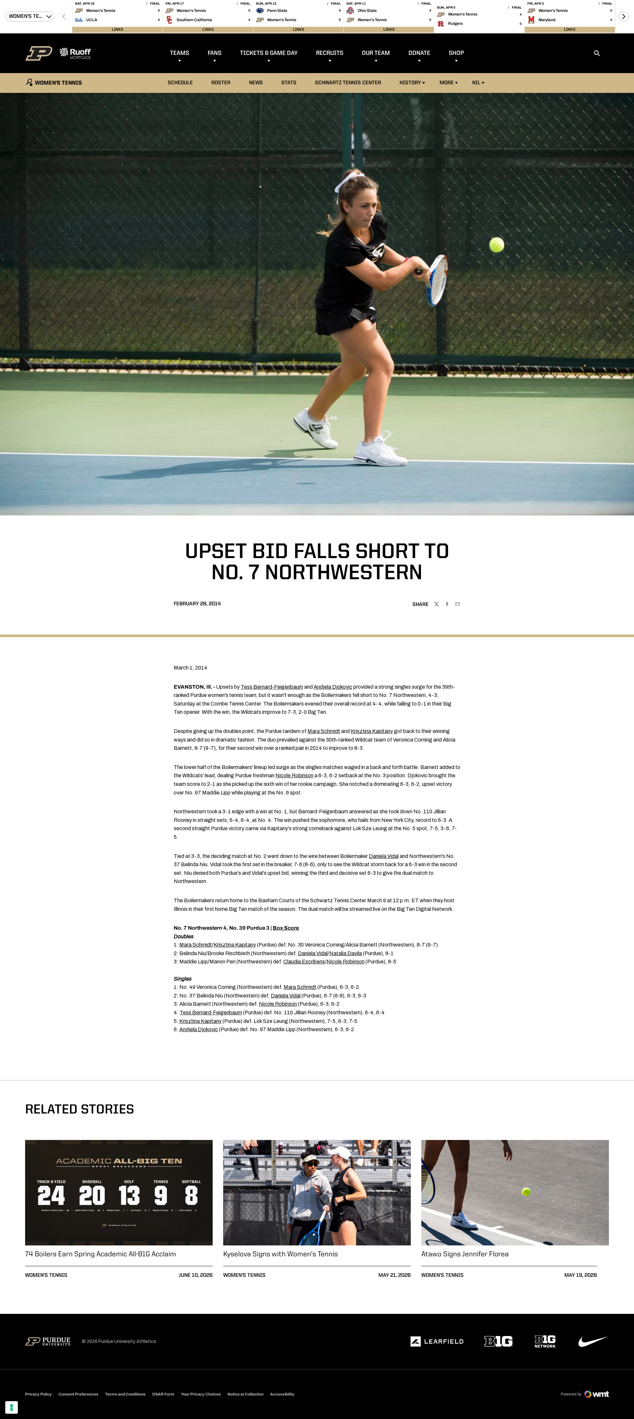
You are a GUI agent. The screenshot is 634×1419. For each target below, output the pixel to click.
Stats (289, 83)
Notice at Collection (246, 1394)
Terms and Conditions (125, 1394)
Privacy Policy (38, 1394)
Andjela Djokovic (333, 687)
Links (117, 30)
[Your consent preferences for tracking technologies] (11, 1407)
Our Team (376, 53)
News (256, 83)
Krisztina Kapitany (372, 731)
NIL (476, 83)
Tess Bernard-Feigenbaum (272, 687)
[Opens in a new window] (436, 1341)
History (410, 83)
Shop (456, 53)
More (447, 83)
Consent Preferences (78, 1394)
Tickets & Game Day (269, 53)
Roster (220, 83)
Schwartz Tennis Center (348, 83)
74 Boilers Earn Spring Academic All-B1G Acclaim (100, 1254)
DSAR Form (163, 1394)
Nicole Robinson (294, 775)
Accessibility (282, 1394)
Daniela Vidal (384, 856)
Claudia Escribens (304, 961)
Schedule (180, 83)
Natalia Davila (345, 953)
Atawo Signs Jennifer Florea (465, 1254)
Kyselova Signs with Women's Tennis (280, 1254)
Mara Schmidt (323, 731)
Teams (179, 53)
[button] (624, 16)
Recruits (329, 53)
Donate (419, 53)
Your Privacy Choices (201, 1394)
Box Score (286, 928)
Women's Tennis (46, 1275)
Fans (215, 53)
